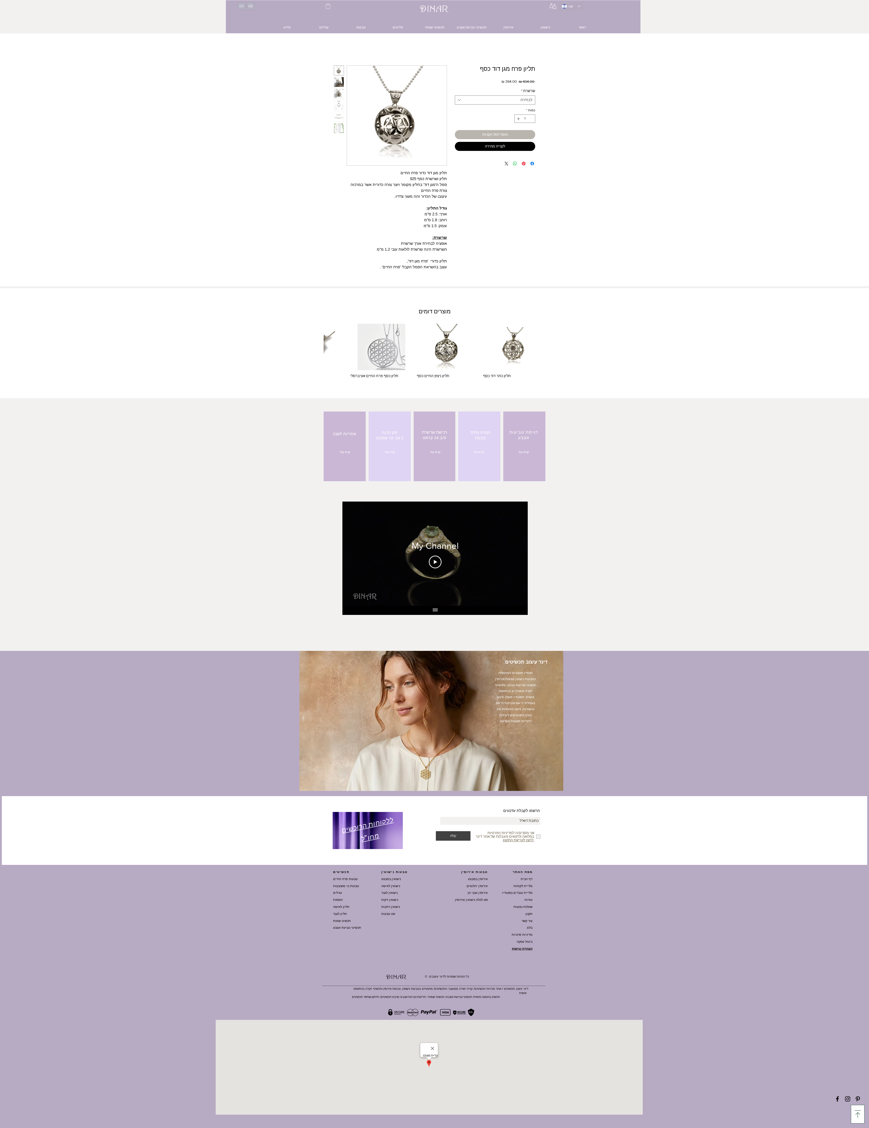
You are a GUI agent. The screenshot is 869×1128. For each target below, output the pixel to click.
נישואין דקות (389, 900)
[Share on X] (506, 164)
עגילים (337, 893)
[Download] (857, 1114)
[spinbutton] (525, 119)
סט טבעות (388, 914)
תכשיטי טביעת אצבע (347, 927)
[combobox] (495, 100)
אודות (528, 900)
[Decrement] (532, 119)
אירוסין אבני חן (478, 893)
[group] (434, 354)
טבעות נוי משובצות (346, 886)
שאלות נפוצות (522, 907)
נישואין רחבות (390, 907)
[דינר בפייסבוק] (837, 1098)
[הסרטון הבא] (351, 554)
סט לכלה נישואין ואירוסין (471, 900)
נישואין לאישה (390, 886)
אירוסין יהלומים (477, 886)
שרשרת (528, 91)
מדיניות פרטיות (522, 934)
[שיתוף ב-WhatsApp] (515, 164)
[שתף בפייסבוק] (532, 164)
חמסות (338, 900)
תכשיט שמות (342, 921)
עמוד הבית (527, 50)
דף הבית (526, 879)
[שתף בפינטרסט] (523, 164)
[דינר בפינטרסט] (857, 1098)
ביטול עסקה (524, 941)
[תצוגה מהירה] (514, 347)
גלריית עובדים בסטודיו (517, 893)
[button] (328, 6)
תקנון (528, 914)
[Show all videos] (435, 611)
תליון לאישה (341, 907)
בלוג (529, 927)
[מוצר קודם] (539, 347)
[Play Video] (435, 562)
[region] (368, 832)
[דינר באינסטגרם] (847, 1098)
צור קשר (527, 921)
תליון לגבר (340, 914)
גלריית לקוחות (522, 886)
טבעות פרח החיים (345, 879)
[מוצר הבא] (330, 347)
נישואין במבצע (391, 879)
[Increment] (518, 119)
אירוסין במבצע (478, 879)
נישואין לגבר (389, 893)
